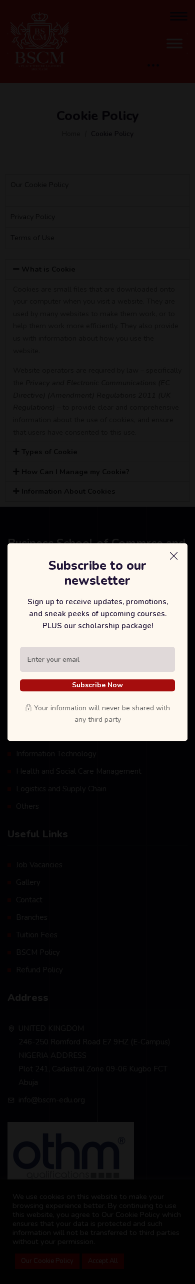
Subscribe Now (97, 685)
